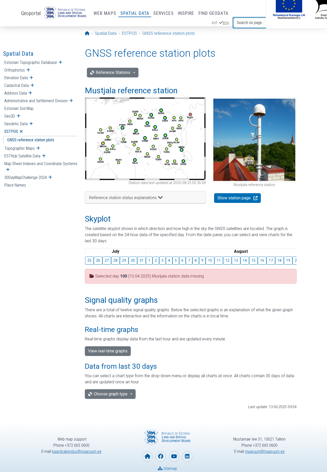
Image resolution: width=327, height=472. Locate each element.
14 (245, 260)
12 (227, 260)
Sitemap (169, 468)
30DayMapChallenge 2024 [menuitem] (25, 177)
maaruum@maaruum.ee (265, 451)
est (214, 22)
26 (98, 260)
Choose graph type (110, 394)
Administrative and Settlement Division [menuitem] (36, 100)
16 (262, 260)
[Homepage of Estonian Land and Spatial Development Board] (147, 456)
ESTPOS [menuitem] (11, 131)
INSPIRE (186, 13)
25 (89, 260)
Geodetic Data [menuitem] (16, 123)
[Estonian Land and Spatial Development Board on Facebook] (161, 456)
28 (115, 260)
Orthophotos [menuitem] (14, 70)
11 (219, 260)
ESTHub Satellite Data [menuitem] (22, 156)
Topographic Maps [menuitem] (19, 148)
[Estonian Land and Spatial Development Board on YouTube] (174, 456)
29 (124, 260)
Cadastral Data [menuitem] (16, 85)
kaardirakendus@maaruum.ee (76, 451)
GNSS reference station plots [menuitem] (30, 139)
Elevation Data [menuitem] (16, 77)
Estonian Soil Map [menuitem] (18, 108)
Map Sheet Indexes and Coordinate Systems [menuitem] (40, 163)
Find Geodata (213, 13)
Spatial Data (134, 13)
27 (107, 260)
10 (210, 260)
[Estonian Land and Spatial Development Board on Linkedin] (187, 456)
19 (288, 260)
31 (141, 260)
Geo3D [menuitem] (9, 116)
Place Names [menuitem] (15, 185)
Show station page (234, 197)
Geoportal (31, 13)
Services (163, 13)
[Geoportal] (64, 13)
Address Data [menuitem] (15, 93)
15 (253, 260)
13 (236, 260)
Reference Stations (113, 72)
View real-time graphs (107, 351)
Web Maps (105, 13)
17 (271, 260)
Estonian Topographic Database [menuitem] (30, 62)
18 (279, 260)
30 (133, 260)
